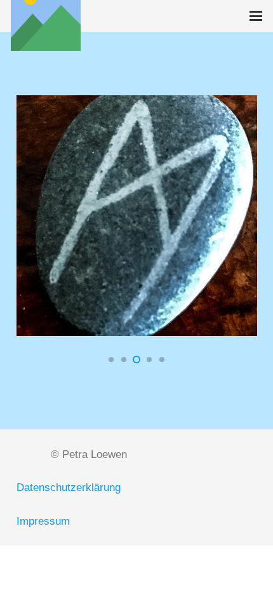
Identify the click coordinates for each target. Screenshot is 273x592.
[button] (255, 16)
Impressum (43, 521)
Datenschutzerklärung (69, 487)
